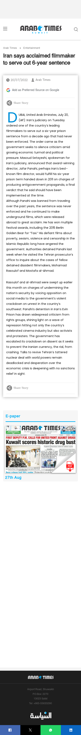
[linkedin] (70, 730)
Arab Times (10, 48)
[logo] (41, 29)
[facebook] (10, 730)
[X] (30, 730)
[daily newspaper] (40, 449)
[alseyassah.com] (41, 715)
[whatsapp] (50, 730)
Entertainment (31, 48)
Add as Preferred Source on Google (35, 90)
